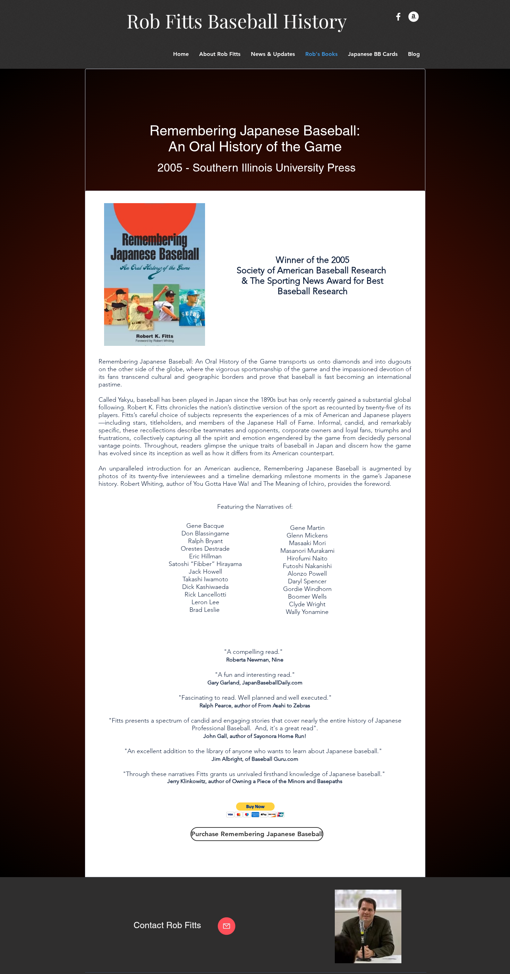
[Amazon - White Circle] (413, 16)
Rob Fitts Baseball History (237, 20)
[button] (373, 54)
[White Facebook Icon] (398, 16)
